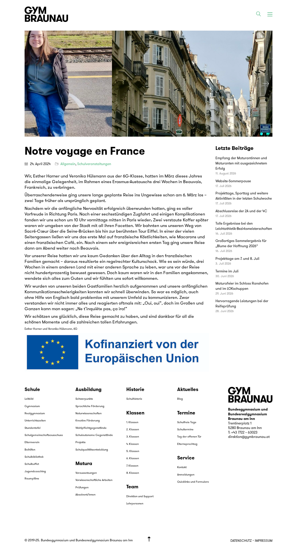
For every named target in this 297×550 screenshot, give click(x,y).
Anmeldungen (185, 474)
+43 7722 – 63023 (244, 432)
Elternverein (32, 442)
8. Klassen (132, 473)
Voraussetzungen (86, 473)
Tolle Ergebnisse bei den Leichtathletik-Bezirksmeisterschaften (243, 226)
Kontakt (182, 467)
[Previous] (31, 83)
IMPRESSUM (263, 541)
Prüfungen (81, 487)
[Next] (265, 83)
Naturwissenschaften (88, 413)
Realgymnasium (35, 413)
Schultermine (185, 429)
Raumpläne (32, 478)
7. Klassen (132, 465)
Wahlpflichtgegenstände (91, 428)
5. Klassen (132, 451)
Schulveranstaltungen (94, 164)
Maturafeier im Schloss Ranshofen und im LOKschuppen (242, 286)
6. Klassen (132, 458)
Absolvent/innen (85, 494)
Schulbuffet (32, 464)
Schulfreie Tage (186, 422)
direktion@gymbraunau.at (249, 437)
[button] (269, 14)
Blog (180, 399)
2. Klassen (132, 429)
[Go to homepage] (46, 14)
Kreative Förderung (87, 420)
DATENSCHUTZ (241, 541)
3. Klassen (132, 436)
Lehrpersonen (134, 503)
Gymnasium (32, 406)
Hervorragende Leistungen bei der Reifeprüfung (241, 304)
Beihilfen (30, 449)
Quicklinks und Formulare (193, 481)
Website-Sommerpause (233, 181)
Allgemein (67, 164)
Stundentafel (32, 428)
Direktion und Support (140, 496)
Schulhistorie (134, 399)
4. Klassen (132, 444)
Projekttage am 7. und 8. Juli (237, 259)
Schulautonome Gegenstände (94, 435)
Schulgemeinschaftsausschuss (44, 435)
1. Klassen (132, 422)
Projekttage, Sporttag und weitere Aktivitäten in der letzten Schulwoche (243, 196)
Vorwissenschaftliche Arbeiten (93, 480)
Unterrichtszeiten (35, 420)
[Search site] (258, 15)
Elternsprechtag (187, 444)
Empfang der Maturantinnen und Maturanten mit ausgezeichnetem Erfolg (241, 164)
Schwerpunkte (84, 399)
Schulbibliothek (34, 457)
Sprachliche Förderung (89, 406)
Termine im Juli (227, 271)
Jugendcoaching (35, 471)
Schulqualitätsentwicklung (91, 449)
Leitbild (29, 399)
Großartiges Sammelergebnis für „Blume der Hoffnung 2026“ (241, 243)
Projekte (80, 442)
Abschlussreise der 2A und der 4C (241, 211)
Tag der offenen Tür (189, 436)
